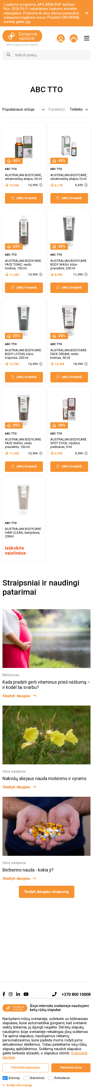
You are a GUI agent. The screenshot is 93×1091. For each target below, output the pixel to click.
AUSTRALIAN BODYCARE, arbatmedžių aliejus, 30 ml (23, 177)
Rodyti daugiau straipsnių (47, 891)
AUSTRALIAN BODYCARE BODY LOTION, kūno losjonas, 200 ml (23, 354)
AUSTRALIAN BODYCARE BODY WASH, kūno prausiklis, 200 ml (68, 264)
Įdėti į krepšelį (26, 198)
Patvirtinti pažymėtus (25, 1067)
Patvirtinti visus (71, 1067)
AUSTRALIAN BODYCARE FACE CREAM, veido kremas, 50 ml (68, 354)
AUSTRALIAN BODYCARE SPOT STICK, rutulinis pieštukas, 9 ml (68, 443)
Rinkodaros (62, 1078)
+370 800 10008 (76, 994)
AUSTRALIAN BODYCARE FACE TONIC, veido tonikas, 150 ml (23, 264)
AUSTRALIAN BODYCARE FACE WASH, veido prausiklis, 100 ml (23, 443)
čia (28, 21)
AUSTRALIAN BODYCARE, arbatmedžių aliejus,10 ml (68, 177)
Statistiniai (37, 1078)
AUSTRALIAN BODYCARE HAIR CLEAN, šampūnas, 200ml (23, 532)
